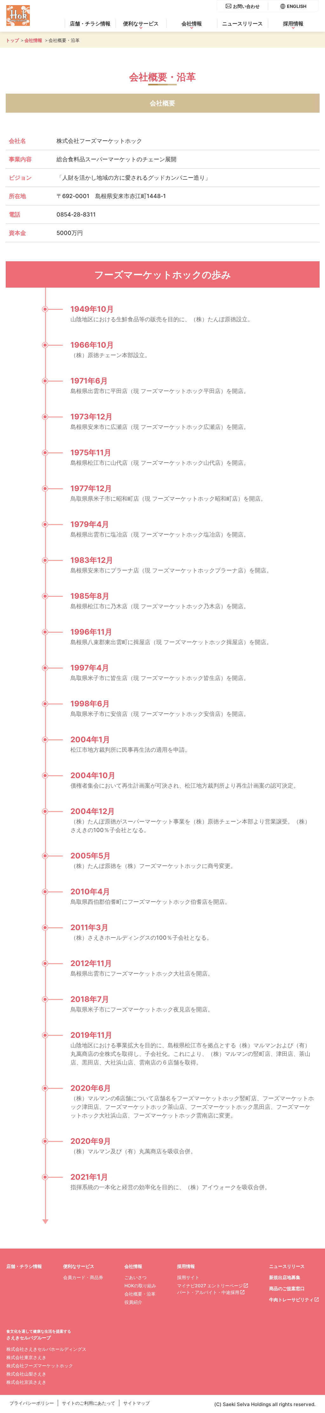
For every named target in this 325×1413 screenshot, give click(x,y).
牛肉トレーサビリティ (291, 1299)
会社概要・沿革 (140, 1293)
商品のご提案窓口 (287, 1288)
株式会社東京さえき (26, 1357)
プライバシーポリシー (32, 1403)
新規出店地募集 (284, 1277)
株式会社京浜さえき (26, 1382)
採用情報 (293, 23)
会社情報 (192, 23)
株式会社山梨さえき (26, 1373)
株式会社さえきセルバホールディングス (46, 1349)
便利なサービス (141, 23)
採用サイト (188, 1277)
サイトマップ (136, 1403)
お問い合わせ (246, 6)
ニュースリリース (242, 23)
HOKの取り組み (140, 1285)
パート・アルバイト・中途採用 (208, 1292)
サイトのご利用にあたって (88, 1403)
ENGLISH (296, 6)
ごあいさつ (135, 1277)
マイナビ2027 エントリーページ (210, 1285)
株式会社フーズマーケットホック (39, 1365)
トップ (12, 40)
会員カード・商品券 (83, 1277)
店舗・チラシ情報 (90, 23)
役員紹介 (133, 1302)
